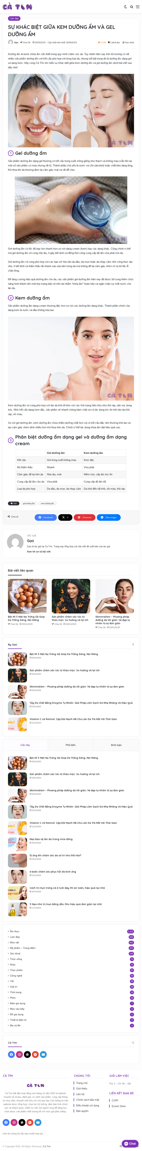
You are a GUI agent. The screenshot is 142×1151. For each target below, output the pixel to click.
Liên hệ (80, 1094)
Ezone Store (119, 1106)
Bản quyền (82, 1110)
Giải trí (13, 986)
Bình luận (116, 745)
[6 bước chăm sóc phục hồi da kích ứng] (17, 877)
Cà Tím (47, 1146)
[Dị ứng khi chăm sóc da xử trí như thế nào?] (17, 861)
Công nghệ (16, 975)
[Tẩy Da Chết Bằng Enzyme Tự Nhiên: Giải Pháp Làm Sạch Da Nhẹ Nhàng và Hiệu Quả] (17, 708)
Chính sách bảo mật (87, 1099)
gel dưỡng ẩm (29, 503)
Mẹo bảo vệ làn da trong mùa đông (51, 839)
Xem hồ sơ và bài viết (38, 551)
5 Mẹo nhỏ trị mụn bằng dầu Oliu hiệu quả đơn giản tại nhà (66, 904)
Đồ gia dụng (16, 1014)
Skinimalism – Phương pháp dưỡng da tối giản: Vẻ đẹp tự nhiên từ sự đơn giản (112, 620)
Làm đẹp (14, 18)
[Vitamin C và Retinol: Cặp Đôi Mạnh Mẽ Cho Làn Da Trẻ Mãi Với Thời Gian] (17, 724)
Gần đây (25, 745)
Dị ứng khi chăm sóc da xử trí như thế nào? (55, 855)
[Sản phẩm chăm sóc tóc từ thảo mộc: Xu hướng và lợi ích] (71, 596)
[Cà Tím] (17, 6)
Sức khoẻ (15, 953)
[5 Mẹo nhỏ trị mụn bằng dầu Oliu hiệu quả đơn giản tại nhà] (17, 909)
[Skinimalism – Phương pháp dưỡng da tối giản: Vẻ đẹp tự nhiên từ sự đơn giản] (114, 596)
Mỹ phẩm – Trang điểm (23, 948)
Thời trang (15, 992)
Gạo (16, 42)
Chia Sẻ (26, 42)
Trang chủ (81, 1082)
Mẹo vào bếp (17, 1009)
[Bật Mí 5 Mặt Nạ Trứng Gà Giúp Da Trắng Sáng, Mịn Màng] (27, 596)
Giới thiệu (81, 1088)
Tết (12, 981)
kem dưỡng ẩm (47, 503)
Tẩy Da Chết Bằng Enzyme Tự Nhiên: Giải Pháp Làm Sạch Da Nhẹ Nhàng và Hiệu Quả (81, 702)
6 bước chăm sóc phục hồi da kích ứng (53, 871)
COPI (115, 1100)
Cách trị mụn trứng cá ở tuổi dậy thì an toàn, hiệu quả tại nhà (67, 887)
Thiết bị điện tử (18, 1020)
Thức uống (16, 959)
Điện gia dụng (17, 1003)
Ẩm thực (14, 931)
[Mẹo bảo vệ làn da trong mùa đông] (17, 844)
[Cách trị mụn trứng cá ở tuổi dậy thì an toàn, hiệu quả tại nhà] (17, 893)
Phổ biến (71, 745)
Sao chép (129, 42)
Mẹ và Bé (15, 1025)
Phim (13, 998)
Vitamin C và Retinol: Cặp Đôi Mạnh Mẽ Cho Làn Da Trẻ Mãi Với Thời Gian (73, 719)
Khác (13, 964)
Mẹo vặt (14, 942)
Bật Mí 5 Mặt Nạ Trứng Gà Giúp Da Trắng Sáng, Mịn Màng (26, 618)
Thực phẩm (16, 970)
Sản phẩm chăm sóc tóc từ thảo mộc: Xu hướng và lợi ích (70, 618)
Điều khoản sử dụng (87, 1105)
